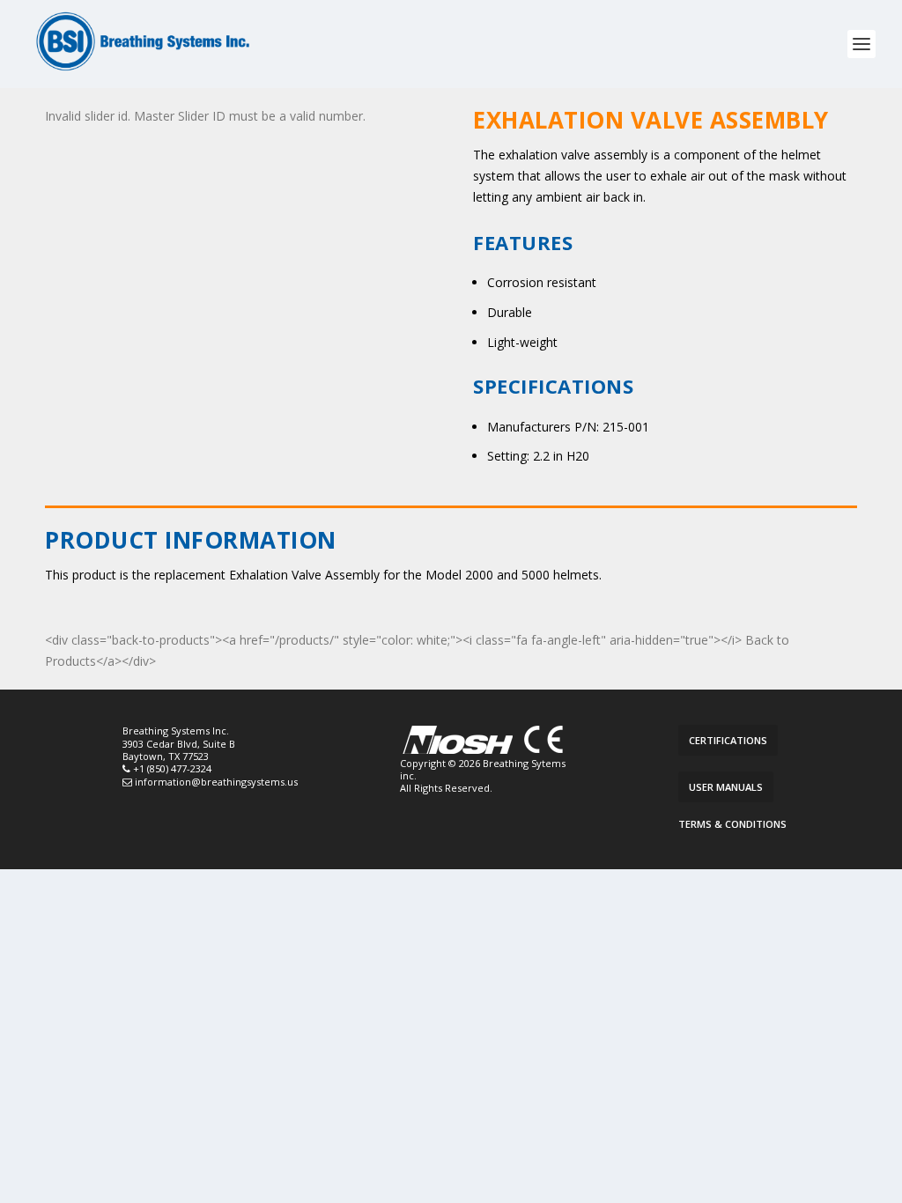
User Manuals (726, 786)
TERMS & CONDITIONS (732, 823)
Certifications (728, 740)
